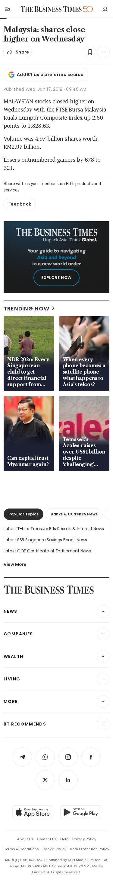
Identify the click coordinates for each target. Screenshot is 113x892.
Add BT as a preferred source (50, 75)
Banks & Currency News (74, 514)
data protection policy (89, 849)
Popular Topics (23, 514)
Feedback (19, 204)
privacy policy (84, 839)
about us (25, 839)
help (64, 839)
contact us (47, 839)
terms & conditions (21, 849)
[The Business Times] (51, 9)
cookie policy (54, 849)
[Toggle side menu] (7, 9)
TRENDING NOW (26, 308)
